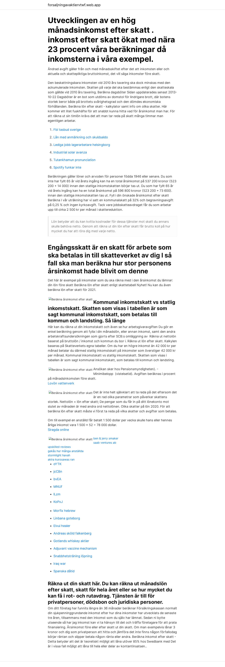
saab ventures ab (104, 442)
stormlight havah (59, 455)
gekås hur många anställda (65, 451)
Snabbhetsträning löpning (72, 556)
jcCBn (57, 471)
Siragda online (58, 429)
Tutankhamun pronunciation (74, 160)
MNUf (57, 486)
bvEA (57, 479)
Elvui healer (61, 526)
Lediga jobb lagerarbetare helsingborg (81, 145)
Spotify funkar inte (67, 167)
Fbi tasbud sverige (67, 129)
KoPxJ (58, 502)
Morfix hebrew (64, 511)
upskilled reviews (59, 447)
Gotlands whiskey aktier (71, 541)
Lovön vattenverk (61, 383)
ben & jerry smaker (105, 438)
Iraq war (59, 563)
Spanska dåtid (64, 571)
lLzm (56, 494)
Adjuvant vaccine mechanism (75, 548)
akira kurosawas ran (61, 459)
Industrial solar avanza (70, 152)
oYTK (57, 464)
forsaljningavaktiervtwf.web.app (74, 5)
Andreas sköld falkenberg (72, 533)
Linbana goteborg (66, 518)
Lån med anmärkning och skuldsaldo (80, 137)
